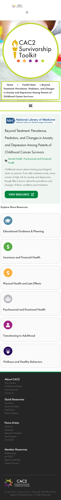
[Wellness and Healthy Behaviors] (8, 351)
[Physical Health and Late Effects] (8, 273)
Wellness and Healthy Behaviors (22, 362)
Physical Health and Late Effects (22, 283)
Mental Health (15, 158)
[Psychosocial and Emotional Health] (8, 299)
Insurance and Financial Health (21, 257)
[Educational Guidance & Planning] (8, 220)
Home (10, 84)
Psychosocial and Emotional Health (24, 309)
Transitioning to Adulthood (19, 336)
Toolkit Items (29, 84)
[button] (27, 12)
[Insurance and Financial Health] (8, 247)
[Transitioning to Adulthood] (8, 325)
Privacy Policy (10, 491)
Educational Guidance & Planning (23, 231)
